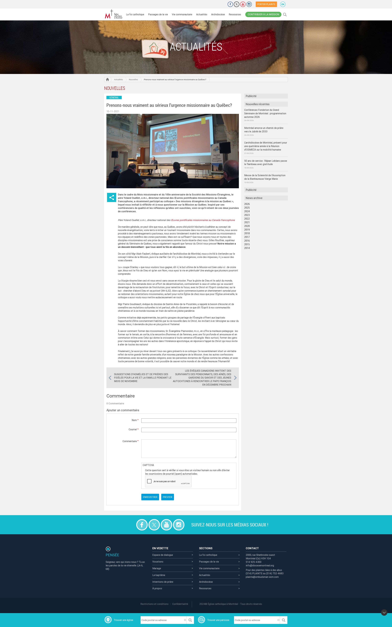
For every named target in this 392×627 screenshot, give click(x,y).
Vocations (157, 561)
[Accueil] (114, 14)
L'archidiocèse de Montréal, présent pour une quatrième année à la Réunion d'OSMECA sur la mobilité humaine (265, 146)
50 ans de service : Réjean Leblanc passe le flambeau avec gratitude (265, 162)
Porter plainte (266, 4)
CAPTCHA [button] (148, 465)
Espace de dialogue (162, 554)
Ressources (235, 14)
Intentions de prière (162, 581)
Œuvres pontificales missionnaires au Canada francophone (203, 220)
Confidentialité (180, 603)
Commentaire (130, 441)
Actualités (201, 14)
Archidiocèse (218, 14)
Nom (134, 420)
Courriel (133, 429)
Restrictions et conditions (154, 603)
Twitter (236, 4)
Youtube (243, 4)
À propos (157, 588)
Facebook (230, 4)
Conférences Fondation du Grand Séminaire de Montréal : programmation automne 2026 (265, 113)
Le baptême (158, 575)
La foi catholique (135, 14)
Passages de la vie (158, 14)
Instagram (249, 4)
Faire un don (221, 4)
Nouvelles (133, 79)
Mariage (156, 568)
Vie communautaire (182, 14)
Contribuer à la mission (263, 14)
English (283, 4)
